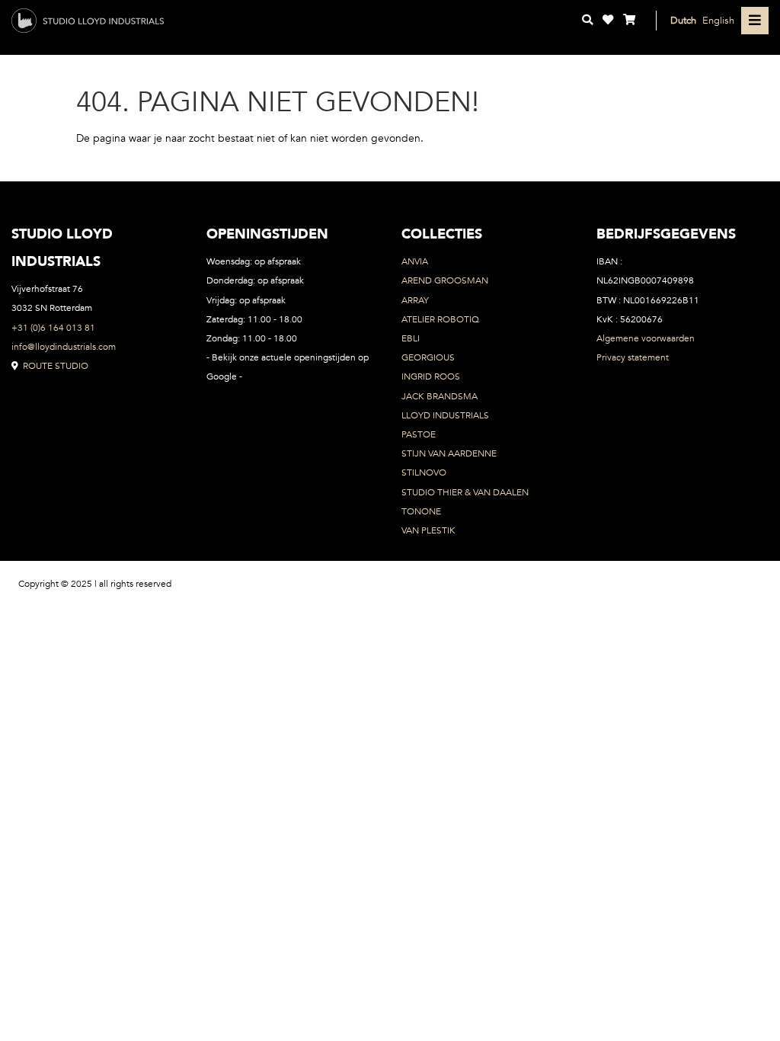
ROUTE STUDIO (54, 366)
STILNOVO (423, 472)
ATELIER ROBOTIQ (440, 319)
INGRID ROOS (430, 376)
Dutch (683, 20)
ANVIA (414, 261)
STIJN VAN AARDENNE (449, 453)
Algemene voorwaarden (645, 338)
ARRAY (415, 300)
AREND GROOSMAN (444, 280)
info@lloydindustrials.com (63, 347)
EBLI (410, 338)
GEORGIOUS (428, 357)
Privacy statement (632, 357)
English (718, 20)
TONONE (421, 511)
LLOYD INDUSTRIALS (445, 415)
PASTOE (418, 434)
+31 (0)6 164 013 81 (53, 328)
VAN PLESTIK (428, 530)
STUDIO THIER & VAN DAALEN (465, 492)
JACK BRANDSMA (439, 396)
